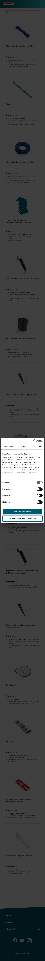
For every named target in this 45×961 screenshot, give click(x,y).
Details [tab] (22, 446)
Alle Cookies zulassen (22, 512)
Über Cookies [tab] (37, 446)
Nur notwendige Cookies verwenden (22, 518)
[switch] (40, 489)
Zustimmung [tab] (8, 446)
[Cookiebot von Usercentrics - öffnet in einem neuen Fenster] (33, 440)
